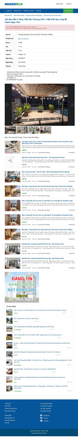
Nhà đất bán (17, 10)
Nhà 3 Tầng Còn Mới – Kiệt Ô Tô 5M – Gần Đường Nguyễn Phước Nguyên (46, 172)
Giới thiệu (38, 10)
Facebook (46, 415)
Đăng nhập (59, 4)
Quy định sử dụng (10, 411)
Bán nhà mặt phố (23, 39)
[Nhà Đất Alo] (15, 4)
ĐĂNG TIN (69, 10)
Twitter (45, 418)
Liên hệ (7, 423)
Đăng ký (68, 4)
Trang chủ (9, 10)
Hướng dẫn (8, 415)
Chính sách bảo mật (11, 408)
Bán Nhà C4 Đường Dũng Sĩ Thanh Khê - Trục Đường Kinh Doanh (43, 157)
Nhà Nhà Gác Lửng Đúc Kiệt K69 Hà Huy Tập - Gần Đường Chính (43, 244)
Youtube (46, 421)
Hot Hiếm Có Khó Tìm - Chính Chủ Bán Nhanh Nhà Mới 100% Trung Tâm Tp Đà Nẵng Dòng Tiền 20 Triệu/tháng (47, 142)
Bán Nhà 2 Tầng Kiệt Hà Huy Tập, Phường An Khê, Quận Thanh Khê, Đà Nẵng (47, 186)
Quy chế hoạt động (46, 403)
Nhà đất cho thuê (28, 10)
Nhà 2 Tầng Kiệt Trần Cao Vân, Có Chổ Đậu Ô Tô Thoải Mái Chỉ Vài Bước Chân (47, 201)
